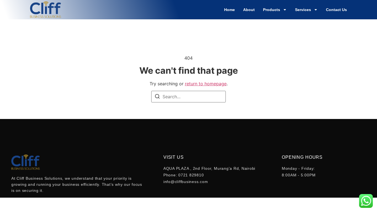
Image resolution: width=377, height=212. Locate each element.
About (249, 9)
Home (229, 9)
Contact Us (336, 9)
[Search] (157, 97)
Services (303, 9)
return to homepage (206, 83)
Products (271, 9)
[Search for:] (188, 96)
